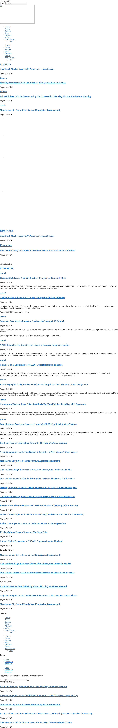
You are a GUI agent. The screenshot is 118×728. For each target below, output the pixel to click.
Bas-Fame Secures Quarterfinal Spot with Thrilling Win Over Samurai (33, 443)
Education (8, 35)
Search (2, 3)
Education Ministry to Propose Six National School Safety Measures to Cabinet (37, 250)
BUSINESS (5, 64)
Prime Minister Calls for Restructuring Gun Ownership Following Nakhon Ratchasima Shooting (45, 96)
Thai (11, 41)
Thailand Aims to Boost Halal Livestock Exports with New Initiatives (32, 297)
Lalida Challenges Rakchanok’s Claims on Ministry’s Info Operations (33, 523)
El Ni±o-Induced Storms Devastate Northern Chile (23, 532)
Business (8, 31)
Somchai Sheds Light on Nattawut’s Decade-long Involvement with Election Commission (42, 514)
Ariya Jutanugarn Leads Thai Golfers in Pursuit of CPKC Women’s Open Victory (39, 452)
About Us (8, 664)
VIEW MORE (7, 268)
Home (7, 660)
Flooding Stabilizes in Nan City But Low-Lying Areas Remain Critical (33, 82)
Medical (7, 37)
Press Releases (10, 39)
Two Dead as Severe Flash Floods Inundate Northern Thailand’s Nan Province (37, 478)
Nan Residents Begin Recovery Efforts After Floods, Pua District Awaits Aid (35, 469)
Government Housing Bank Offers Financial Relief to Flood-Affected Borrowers (37, 496)
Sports (7, 33)
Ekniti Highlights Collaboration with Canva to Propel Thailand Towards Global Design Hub (44, 384)
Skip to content (5, 1)
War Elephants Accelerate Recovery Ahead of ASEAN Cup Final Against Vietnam (38, 424)
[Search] (28, 680)
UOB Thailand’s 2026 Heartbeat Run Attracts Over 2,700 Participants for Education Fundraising (46, 713)
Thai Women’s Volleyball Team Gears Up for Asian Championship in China (36, 722)
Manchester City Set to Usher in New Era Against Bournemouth (30, 110)
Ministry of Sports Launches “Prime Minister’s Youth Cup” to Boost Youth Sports (38, 487)
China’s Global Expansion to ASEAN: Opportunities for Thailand (31, 365)
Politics (7, 29)
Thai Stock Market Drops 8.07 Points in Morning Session (27, 69)
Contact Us (9, 662)
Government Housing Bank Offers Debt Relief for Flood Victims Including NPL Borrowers (43, 404)
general (3, 273)
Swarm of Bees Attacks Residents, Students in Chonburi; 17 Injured (32, 321)
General (7, 27)
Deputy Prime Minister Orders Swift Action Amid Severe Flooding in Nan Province (39, 505)
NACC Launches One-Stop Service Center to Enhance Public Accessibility (35, 345)
